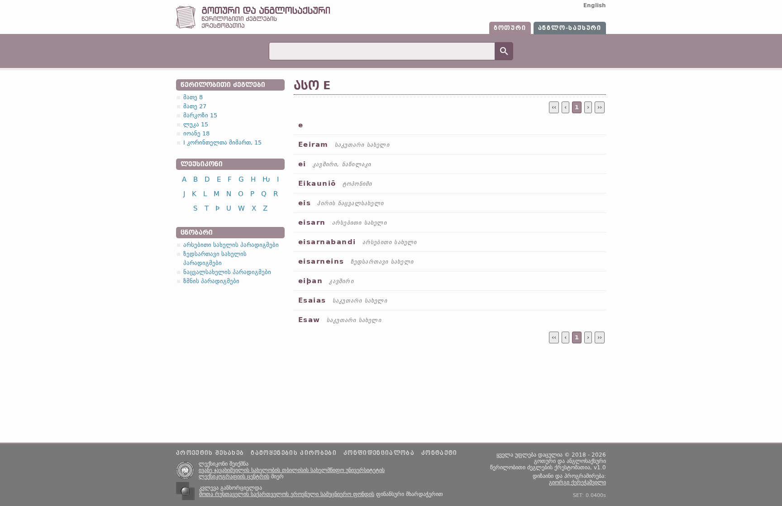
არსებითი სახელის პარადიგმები (231, 244)
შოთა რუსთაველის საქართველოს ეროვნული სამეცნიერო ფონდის (286, 494)
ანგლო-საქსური (569, 28)
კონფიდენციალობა (379, 453)
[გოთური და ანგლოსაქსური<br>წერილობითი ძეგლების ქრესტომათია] (253, 26)
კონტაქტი (439, 453)
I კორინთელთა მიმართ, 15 (222, 142)
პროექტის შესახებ (210, 453)
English (594, 5)
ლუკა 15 (195, 124)
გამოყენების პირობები (294, 453)
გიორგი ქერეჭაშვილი (577, 482)
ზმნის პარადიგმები (211, 281)
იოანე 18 (196, 133)
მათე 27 (194, 106)
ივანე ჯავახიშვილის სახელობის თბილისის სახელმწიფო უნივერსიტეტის (292, 470)
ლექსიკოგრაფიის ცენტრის (234, 476)
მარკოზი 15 (200, 115)
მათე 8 (193, 97)
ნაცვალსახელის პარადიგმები (227, 272)
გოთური (510, 28)
